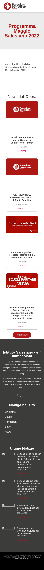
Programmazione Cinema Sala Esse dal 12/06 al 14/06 (28, 508)
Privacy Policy (24, 558)
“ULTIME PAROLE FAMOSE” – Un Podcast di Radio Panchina (22, 197)
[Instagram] (25, 395)
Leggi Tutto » (22, 151)
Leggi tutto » (22, 474)
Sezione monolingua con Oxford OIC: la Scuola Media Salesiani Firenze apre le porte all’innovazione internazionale (29, 461)
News (8, 431)
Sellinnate (31, 557)
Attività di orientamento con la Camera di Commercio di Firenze (22, 140)
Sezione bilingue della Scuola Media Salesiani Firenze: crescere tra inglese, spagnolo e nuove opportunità (28, 486)
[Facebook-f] (19, 395)
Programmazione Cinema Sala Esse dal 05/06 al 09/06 (28, 531)
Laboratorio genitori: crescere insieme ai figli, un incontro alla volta (22, 255)
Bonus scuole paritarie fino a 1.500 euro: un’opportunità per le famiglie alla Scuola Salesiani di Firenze (22, 313)
